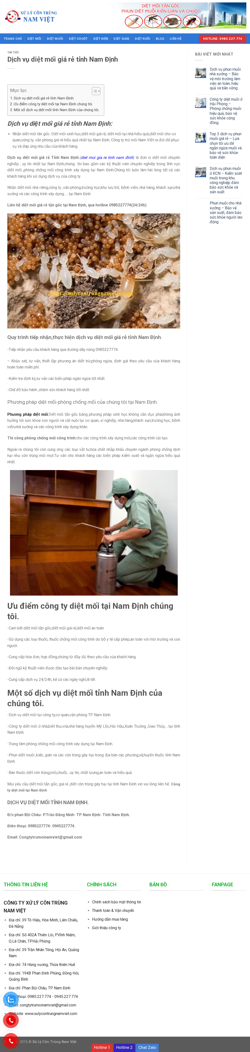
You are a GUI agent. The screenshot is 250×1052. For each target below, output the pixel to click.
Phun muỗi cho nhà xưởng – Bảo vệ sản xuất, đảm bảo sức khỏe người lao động (226, 212)
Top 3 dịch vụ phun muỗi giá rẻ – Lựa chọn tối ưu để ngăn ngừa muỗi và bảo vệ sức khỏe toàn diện (226, 146)
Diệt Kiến (100, 38)
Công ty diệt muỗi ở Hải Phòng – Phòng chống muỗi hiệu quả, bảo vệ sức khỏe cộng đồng (226, 111)
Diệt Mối (34, 38)
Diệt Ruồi (142, 38)
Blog (160, 38)
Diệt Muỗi (55, 38)
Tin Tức (13, 52)
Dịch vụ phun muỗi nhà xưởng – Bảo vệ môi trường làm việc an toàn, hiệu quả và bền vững (225, 78)
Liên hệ (175, 38)
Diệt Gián (121, 38)
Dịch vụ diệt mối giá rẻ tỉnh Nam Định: (44, 98)
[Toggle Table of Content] (93, 91)
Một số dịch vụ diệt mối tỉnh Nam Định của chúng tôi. (56, 110)
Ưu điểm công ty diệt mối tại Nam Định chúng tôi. (53, 104)
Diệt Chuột (78, 38)
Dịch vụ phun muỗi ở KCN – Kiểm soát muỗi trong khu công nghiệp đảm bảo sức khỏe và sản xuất (226, 180)
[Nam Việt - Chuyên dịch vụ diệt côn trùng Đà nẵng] (31, 17)
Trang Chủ (13, 38)
